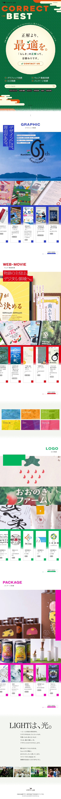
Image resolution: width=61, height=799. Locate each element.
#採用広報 (48, 90)
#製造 (4, 693)
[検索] (54, 86)
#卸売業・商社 (32, 235)
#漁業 (4, 557)
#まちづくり (5, 378)
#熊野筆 (18, 691)
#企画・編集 (22, 90)
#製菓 (43, 693)
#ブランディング (13, 90)
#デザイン (29, 90)
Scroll (30, 105)
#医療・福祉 (18, 375)
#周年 (42, 90)
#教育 (43, 233)
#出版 (55, 235)
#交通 (17, 239)
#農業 (17, 556)
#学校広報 (36, 90)
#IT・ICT (43, 376)
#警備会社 (5, 236)
